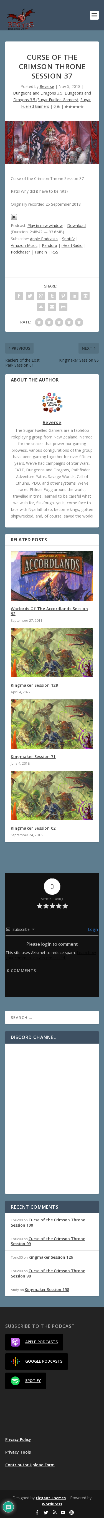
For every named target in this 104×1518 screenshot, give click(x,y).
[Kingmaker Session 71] (52, 724)
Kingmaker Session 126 (51, 1257)
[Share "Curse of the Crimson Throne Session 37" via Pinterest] (63, 295)
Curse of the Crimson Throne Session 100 (48, 1222)
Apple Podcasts (44, 238)
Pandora (49, 245)
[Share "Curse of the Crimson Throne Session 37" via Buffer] (85, 295)
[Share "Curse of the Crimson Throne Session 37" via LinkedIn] (74, 295)
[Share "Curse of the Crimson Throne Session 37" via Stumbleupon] (41, 306)
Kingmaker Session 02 (33, 828)
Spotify (68, 238)
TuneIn (40, 252)
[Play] (14, 218)
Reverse (47, 86)
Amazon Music (24, 245)
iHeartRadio (72, 245)
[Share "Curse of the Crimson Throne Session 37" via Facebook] (18, 295)
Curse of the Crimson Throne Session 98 (48, 1273)
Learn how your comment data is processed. (51, 955)
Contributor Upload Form (30, 1464)
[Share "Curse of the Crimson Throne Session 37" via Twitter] (29, 295)
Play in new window (45, 225)
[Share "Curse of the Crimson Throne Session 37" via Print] (63, 306)
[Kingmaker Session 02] (52, 795)
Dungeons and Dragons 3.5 (37, 93)
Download (76, 225)
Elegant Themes (51, 1497)
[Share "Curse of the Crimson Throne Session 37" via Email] (52, 306)
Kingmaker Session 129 (34, 685)
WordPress (52, 1503)
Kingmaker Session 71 (33, 756)
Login (92, 929)
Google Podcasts (43, 1361)
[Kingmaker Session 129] (52, 652)
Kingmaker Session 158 (47, 1289)
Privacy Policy (18, 1439)
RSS (54, 252)
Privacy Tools (18, 1452)
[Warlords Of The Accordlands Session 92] (52, 576)
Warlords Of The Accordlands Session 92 (49, 611)
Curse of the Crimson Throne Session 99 (48, 1241)
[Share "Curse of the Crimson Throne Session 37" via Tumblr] (52, 295)
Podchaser (20, 252)
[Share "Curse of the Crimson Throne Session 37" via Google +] (41, 295)
